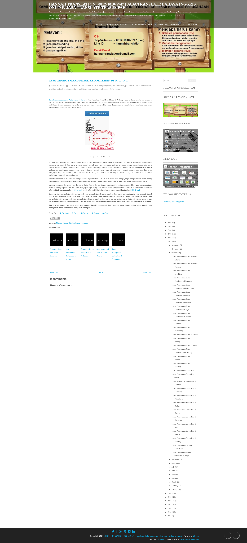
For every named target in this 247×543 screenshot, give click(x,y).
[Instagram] (129, 531)
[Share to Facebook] (58, 218)
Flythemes (161, 539)
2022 (170, 238)
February (175, 486)
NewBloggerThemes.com (189, 539)
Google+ (85, 213)
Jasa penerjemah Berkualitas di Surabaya (56, 252)
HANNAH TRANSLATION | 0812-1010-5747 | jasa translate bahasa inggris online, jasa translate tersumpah (122, 6)
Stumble (96, 213)
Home (99, 24)
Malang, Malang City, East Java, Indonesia (72, 223)
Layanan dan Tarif (141, 24)
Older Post (147, 272)
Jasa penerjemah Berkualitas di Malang (102, 252)
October (174, 253)
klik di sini (78, 190)
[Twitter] (113, 531)
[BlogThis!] (53, 218)
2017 (170, 504)
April (173, 478)
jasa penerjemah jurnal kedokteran (111, 86)
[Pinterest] (125, 531)
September (175, 459)
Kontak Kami (189, 24)
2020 (170, 493)
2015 (170, 512)
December (175, 245)
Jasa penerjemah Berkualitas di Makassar (87, 252)
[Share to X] (56, 218)
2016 (170, 508)
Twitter (75, 213)
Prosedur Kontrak (116, 24)
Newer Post (54, 272)
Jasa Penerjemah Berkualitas (183, 370)
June (173, 471)
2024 (170, 230)
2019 (170, 497)
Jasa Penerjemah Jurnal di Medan (185, 335)
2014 (170, 516)
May (173, 474)
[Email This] (51, 218)
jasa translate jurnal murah (98, 89)
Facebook (65, 213)
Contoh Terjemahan (167, 24)
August (174, 463)
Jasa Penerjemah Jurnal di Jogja (185, 345)
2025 (170, 226)
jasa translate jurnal (132, 86)
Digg (106, 213)
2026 (170, 223)
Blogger (196, 536)
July (173, 467)
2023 (170, 234)
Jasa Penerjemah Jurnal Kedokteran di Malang (88, 80)
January (174, 489)
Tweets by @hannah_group (173, 202)
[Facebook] (117, 531)
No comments (117, 89)
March (174, 482)
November (175, 249)
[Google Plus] (120, 531)
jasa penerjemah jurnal (89, 86)
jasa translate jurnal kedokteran (75, 89)
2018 (170, 501)
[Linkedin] (133, 531)
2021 (170, 241)
